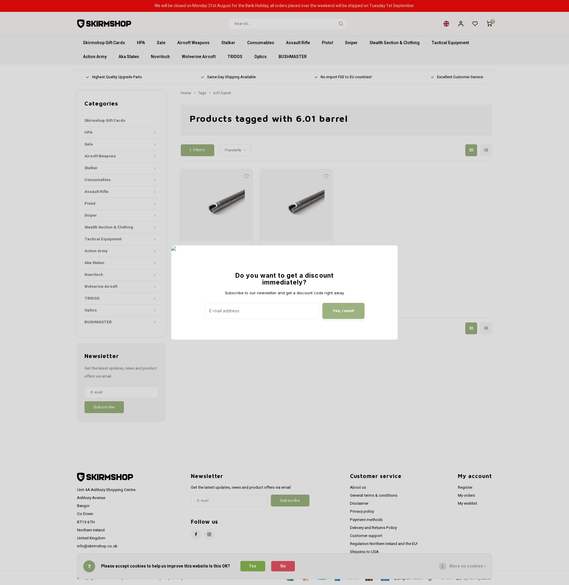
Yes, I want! (343, 311)
